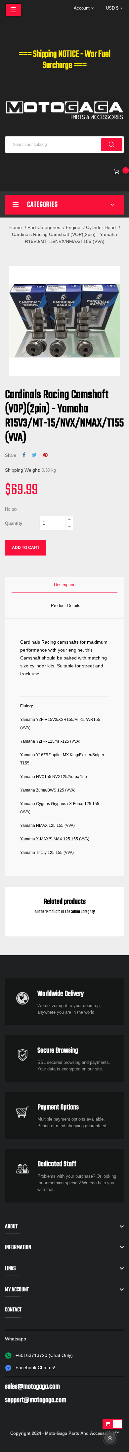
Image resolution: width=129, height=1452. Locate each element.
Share (23, 455)
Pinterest (45, 455)
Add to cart (25, 547)
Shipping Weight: (22, 470)
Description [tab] (64, 584)
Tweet (34, 455)
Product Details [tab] (65, 605)
